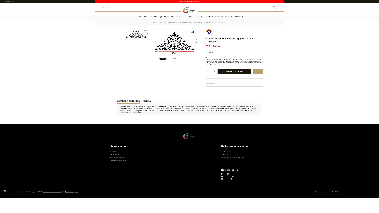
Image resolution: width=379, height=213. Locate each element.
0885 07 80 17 (10, 2)
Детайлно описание (128, 101)
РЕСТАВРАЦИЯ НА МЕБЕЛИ (162, 17)
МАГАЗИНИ (238, 17)
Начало (155, 22)
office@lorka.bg (226, 151)
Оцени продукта (210, 83)
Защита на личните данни (119, 161)
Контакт (181, 17)
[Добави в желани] (258, 71)
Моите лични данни (71, 192)
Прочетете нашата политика (52, 192)
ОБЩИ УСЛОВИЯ (117, 157)
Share (163, 58)
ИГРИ (190, 17)
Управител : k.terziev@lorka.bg (232, 157)
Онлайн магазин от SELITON (326, 192)
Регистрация (115, 154)
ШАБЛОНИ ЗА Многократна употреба (180, 22)
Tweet (174, 58)
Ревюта (147, 101)
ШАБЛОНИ (162, 22)
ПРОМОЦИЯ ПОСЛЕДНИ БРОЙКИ (218, 17)
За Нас (199, 17)
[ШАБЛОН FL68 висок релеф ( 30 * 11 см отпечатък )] (136, 34)
